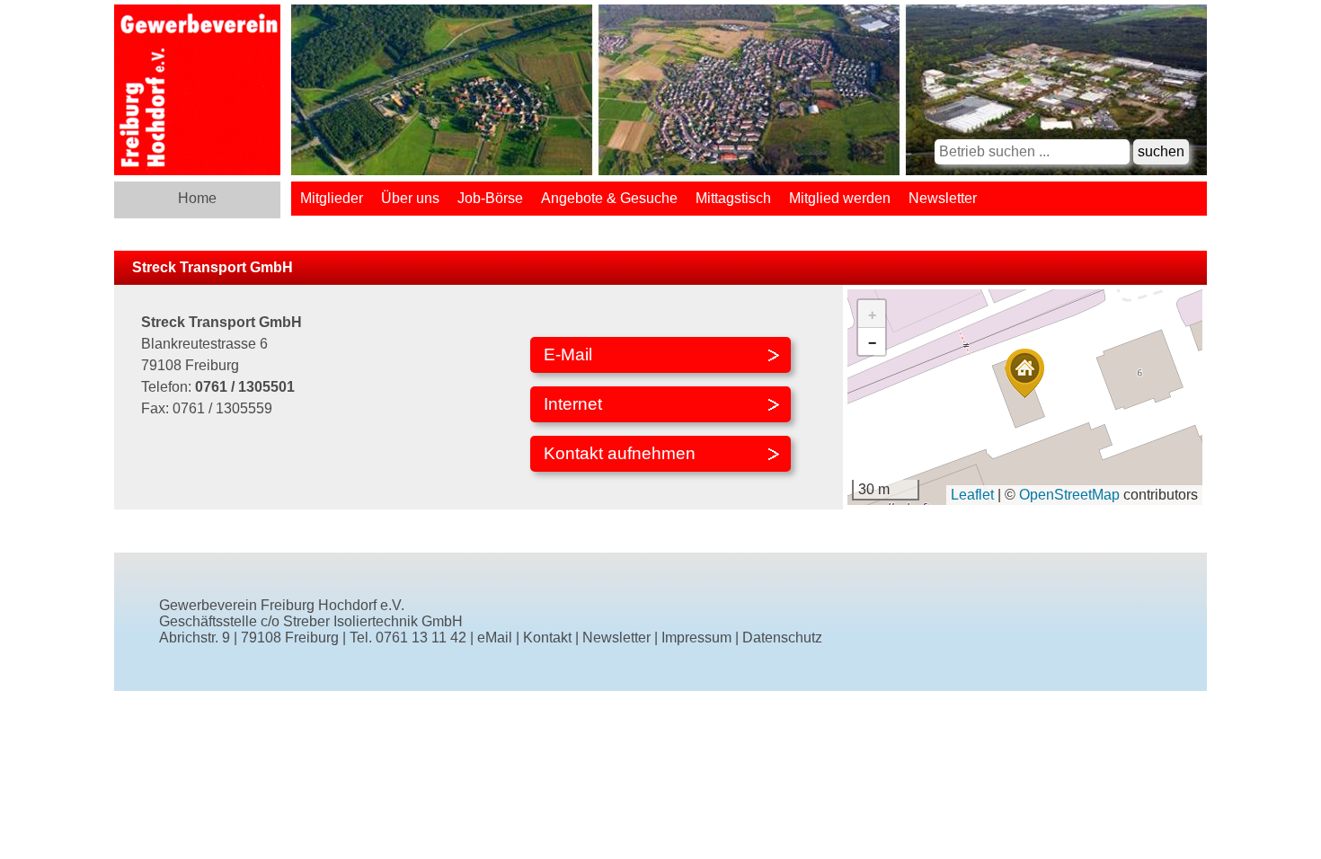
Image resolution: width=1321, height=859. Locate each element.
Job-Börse (490, 198)
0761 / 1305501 (245, 386)
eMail (494, 637)
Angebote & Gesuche (609, 198)
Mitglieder (331, 198)
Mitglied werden (840, 198)
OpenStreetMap (1069, 494)
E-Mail (568, 354)
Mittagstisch (733, 198)
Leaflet (972, 494)
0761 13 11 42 (421, 637)
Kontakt (547, 637)
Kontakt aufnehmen (620, 453)
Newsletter (943, 198)
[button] (1024, 373)
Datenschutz (782, 637)
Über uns (410, 198)
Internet (573, 403)
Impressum (696, 637)
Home (197, 198)
